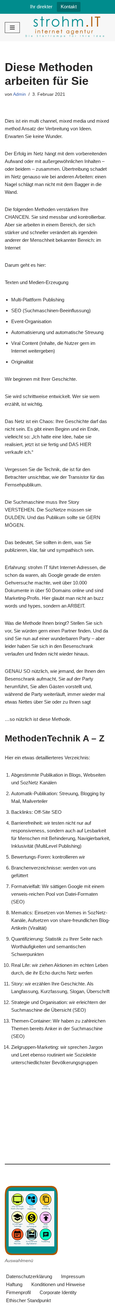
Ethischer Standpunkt (28, 1300)
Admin (19, 94)
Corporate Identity (58, 1292)
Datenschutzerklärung (29, 1276)
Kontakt (69, 6)
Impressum (73, 1276)
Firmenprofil (18, 1292)
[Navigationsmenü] (12, 27)
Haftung (14, 1284)
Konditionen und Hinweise (58, 1284)
